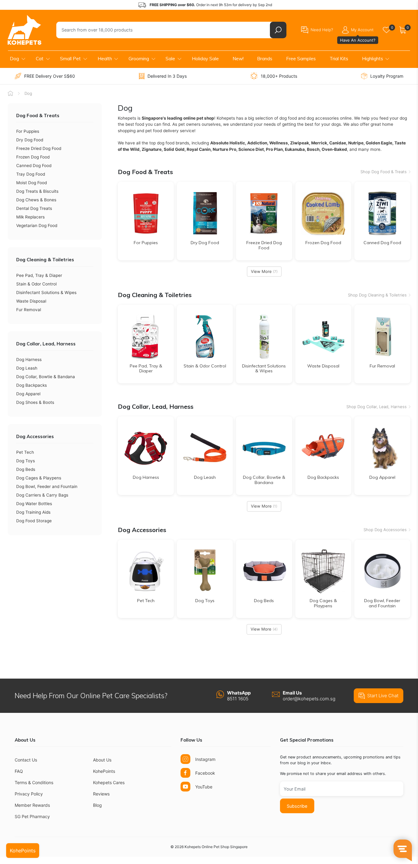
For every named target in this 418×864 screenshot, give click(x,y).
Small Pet (70, 58)
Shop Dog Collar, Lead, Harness (376, 406)
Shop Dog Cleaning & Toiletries (377, 294)
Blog (97, 805)
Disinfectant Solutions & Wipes (46, 292)
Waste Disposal (31, 301)
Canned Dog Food (33, 165)
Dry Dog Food (29, 139)
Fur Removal (28, 309)
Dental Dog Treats (34, 208)
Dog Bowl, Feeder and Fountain (46, 486)
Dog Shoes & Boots (35, 402)
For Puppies (27, 131)
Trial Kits (339, 58)
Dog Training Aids (33, 512)
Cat (39, 58)
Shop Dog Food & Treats (383, 171)
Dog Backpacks (31, 385)
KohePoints (104, 771)
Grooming (139, 58)
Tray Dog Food (30, 174)
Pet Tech (25, 452)
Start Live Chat (382, 695)
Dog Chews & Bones (36, 199)
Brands (264, 58)
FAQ (19, 771)
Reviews (101, 793)
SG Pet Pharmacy (32, 816)
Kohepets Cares (109, 782)
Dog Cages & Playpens (38, 477)
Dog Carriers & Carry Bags (42, 495)
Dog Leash (26, 368)
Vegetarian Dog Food (36, 225)
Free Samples (301, 58)
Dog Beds (25, 469)
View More (264, 271)
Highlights (372, 58)
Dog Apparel (28, 393)
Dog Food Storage (34, 520)
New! (238, 58)
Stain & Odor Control (36, 283)
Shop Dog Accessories (385, 529)
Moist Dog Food (31, 182)
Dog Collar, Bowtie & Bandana (45, 376)
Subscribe (297, 806)
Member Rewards (32, 805)
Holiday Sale (205, 58)
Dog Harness (29, 359)
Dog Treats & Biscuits (37, 191)
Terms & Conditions (34, 782)
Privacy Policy (29, 793)
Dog (14, 58)
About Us (102, 759)
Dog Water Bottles (34, 503)
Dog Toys (25, 460)
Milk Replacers (30, 216)
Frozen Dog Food (33, 157)
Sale (170, 58)
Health (105, 58)
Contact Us (26, 759)
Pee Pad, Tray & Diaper (39, 275)
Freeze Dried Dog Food (38, 148)
